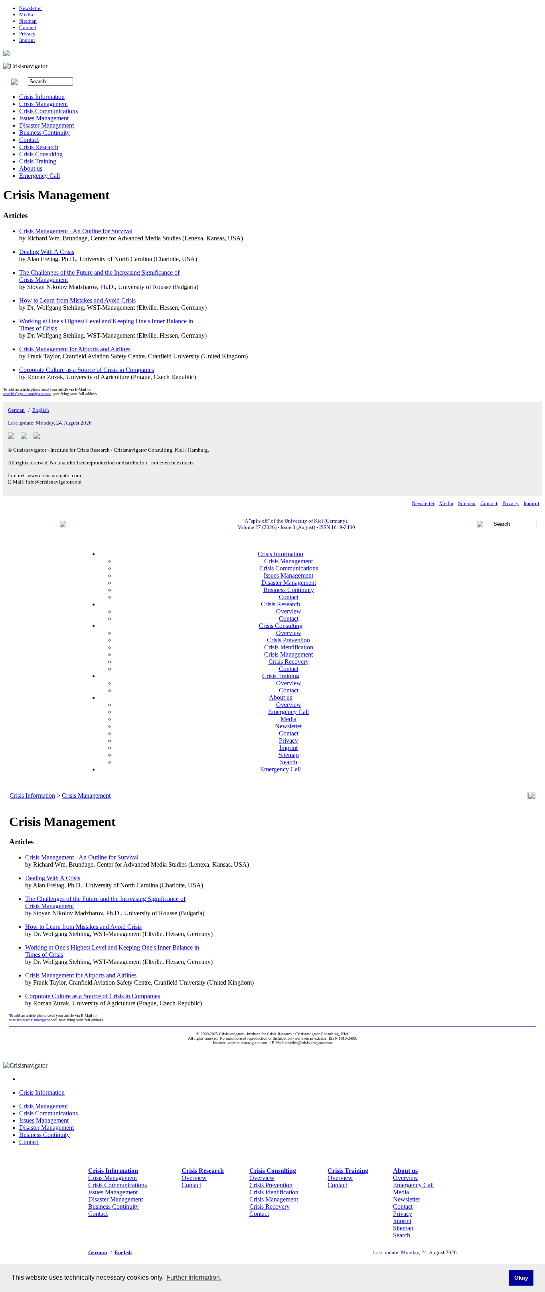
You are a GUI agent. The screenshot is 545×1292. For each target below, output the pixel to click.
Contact (27, 27)
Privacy (27, 34)
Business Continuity (44, 132)
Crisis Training (37, 161)
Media (26, 15)
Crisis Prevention (288, 640)
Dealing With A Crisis (46, 251)
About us (30, 168)
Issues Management (44, 118)
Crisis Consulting (41, 154)
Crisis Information (42, 96)
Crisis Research (38, 147)
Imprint (27, 40)
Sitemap (28, 21)
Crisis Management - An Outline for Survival (75, 231)
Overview (288, 611)
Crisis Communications (48, 111)
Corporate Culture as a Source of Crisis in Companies (86, 369)
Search (288, 762)
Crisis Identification (288, 647)
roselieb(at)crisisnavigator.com (27, 393)
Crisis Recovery (289, 661)
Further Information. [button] (193, 1277)
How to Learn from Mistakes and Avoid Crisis (77, 300)
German (16, 410)
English (40, 410)
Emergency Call (39, 175)
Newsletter (30, 8)
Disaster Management (46, 125)
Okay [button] (521, 1277)
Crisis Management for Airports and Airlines (74, 349)
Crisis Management (43, 103)
